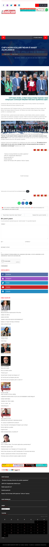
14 (31, 527)
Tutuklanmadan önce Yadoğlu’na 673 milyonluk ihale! (13, 449)
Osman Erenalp (4, 392)
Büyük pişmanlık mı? (9, 157)
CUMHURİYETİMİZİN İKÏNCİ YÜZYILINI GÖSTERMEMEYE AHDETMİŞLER (18, 396)
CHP (10, 209)
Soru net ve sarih (5, 368)
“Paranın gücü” (4, 372)
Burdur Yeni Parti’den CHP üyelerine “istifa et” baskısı (16, 160)
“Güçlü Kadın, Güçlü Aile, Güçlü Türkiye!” (12, 215)
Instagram (8, 278)
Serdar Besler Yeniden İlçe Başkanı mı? (10, 375)
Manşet (17, 207)
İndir (28, 191)
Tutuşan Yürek (4, 338)
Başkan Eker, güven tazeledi (39, 215)
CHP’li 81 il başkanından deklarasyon (13, 155)
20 (24, 530)
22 (37, 530)
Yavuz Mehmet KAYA (6, 418)
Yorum (3, 224)
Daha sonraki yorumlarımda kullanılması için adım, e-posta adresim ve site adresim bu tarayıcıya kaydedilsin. (22, 255)
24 (4, 532)
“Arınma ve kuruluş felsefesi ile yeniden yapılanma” (16, 154)
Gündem (12, 207)
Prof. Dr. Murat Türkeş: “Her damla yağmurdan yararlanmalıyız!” (16, 444)
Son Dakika (28, 207)
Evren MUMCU (4, 310)
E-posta (27, 241)
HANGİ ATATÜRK (5, 317)
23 (44, 530)
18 (11, 530)
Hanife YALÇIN (4, 337)
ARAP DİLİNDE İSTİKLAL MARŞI (8, 394)
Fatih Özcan (15, 54)
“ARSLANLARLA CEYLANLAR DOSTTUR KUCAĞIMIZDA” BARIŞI (13, 191)
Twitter (8, 283)
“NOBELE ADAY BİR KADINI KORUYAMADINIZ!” (12, 319)
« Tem (3, 537)
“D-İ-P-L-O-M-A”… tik (5, 403)
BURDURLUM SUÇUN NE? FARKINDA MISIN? (11, 420)
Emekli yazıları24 (8, 159)
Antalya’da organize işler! (7, 446)
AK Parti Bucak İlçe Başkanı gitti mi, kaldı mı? (12, 379)
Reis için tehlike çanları (6, 370)
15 (37, 527)
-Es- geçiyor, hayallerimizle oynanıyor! (10, 422)
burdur (7, 209)
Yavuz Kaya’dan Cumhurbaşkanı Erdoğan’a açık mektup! (14, 425)
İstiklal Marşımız (5, 405)
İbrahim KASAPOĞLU (6, 353)
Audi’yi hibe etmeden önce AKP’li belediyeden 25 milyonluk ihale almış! (18, 451)
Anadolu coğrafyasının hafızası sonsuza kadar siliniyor (14, 453)
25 (11, 532)
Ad (2, 241)
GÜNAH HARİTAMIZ (5, 399)
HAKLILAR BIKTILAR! (6, 324)
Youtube (8, 287)
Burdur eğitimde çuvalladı (7, 427)
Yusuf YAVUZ (4, 442)
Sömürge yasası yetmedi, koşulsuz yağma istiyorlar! (13, 456)
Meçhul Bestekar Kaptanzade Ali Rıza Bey (11, 312)
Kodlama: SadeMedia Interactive (37, 545)
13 (24, 527)
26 (18, 532)
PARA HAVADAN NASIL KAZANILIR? (9, 431)
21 (31, 530)
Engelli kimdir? (4, 429)
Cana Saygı (3, 341)
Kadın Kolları (15, 209)
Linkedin (8, 291)
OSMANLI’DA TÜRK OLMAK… (8, 401)
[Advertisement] (24, 26)
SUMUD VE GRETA (5, 314)
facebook (8, 274)
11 (11, 527)
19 (18, 530)
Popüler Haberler (38, 37)
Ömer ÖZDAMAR (5, 366)
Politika (22, 207)
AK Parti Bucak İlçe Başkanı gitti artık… (10, 377)
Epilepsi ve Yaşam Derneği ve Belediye (10, 321)
